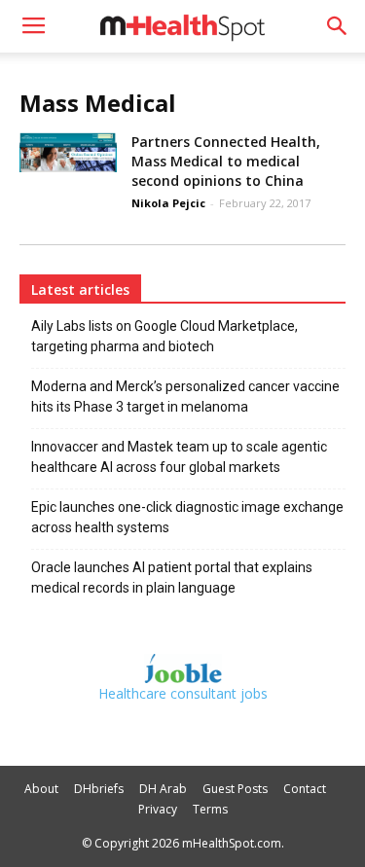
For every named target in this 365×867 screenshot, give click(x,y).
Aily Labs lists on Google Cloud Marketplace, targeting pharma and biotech (164, 336)
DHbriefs (99, 788)
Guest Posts (235, 788)
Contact (304, 788)
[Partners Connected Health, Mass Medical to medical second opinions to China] (68, 152)
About (41, 788)
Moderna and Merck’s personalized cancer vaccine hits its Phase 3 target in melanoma (185, 397)
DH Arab (163, 788)
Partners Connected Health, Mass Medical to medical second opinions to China (225, 161)
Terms (210, 809)
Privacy (157, 809)
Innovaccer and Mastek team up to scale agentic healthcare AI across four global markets (179, 457)
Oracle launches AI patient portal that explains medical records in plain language (171, 578)
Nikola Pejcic (168, 203)
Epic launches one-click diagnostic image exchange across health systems (187, 517)
